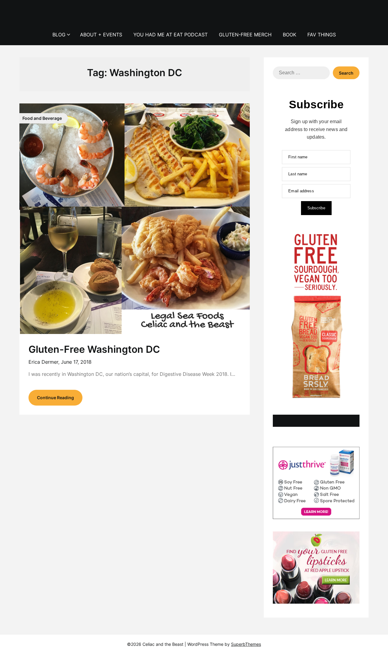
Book (289, 35)
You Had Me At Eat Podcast (170, 35)
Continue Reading (55, 397)
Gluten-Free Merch (245, 35)
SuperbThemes (246, 644)
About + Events (101, 35)
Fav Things (321, 35)
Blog (58, 35)
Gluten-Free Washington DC (94, 349)
